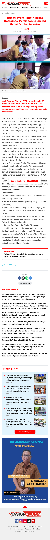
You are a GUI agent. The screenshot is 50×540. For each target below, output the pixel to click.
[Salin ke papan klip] (30, 278)
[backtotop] (25, 508)
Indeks (25, 8)
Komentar (26, 283)
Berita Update (9, 264)
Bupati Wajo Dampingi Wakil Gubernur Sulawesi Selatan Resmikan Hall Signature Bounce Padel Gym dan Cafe (18, 388)
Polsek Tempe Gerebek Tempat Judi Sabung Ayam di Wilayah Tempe (23, 255)
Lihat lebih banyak (24, 432)
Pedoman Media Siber (32, 529)
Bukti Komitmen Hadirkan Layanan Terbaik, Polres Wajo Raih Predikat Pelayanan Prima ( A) (19, 377)
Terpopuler (14, 8)
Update (33, 181)
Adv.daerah (36, 8)
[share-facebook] (19, 278)
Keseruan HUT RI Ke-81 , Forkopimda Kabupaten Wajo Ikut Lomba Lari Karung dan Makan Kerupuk (19, 421)
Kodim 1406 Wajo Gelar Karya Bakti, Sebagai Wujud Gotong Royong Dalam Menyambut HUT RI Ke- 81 (19, 410)
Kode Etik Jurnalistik (17, 529)
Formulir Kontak (25, 526)
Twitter (30, 524)
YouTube (35, 524)
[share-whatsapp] (26, 278)
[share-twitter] (23, 278)
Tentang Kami (37, 526)
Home (4, 8)
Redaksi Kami (13, 526)
